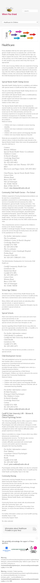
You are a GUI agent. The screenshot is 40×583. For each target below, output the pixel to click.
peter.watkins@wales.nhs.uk (19, 464)
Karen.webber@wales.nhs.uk (19, 409)
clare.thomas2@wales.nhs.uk (19, 188)
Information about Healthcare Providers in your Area (16, 530)
